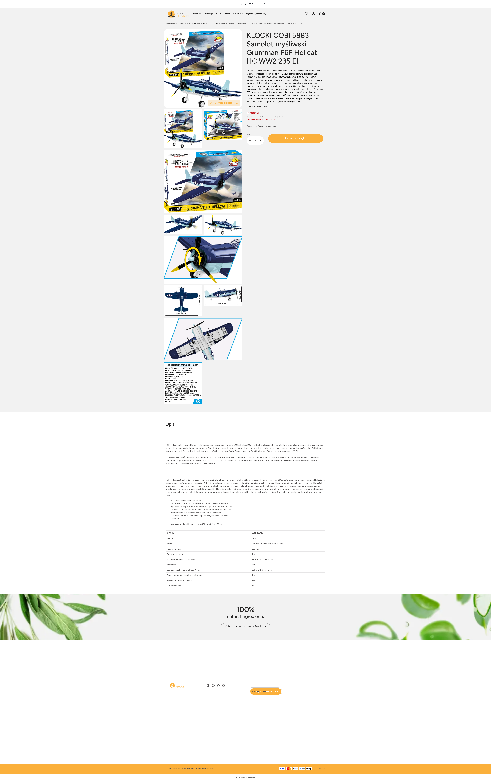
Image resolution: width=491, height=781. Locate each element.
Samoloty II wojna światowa (237, 24)
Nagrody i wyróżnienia (176, 754)
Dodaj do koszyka (295, 138)
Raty (168, 714)
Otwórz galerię (226, 102)
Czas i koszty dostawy (176, 730)
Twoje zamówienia (215, 699)
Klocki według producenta (196, 24)
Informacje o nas (173, 750)
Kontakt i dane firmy (175, 746)
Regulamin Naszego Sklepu (178, 707)
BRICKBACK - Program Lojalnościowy (225, 726)
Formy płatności (173, 726)
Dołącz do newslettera (266, 691)
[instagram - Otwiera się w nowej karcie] (213, 685)
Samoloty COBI (220, 24)
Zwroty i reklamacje (175, 703)
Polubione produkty (216, 707)
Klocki (182, 24)
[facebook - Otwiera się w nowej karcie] (218, 685)
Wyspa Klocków (171, 24)
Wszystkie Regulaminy (176, 699)
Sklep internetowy (245, 778)
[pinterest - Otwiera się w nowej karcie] (208, 685)
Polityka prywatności (216, 730)
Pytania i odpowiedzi (175, 711)
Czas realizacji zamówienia (178, 734)
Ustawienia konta (215, 703)
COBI (209, 24)
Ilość (248, 134)
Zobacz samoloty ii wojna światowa (245, 626)
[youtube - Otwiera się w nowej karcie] (223, 685)
